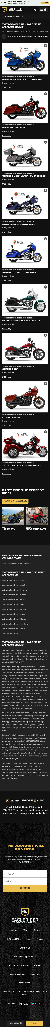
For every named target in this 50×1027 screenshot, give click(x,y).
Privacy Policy (35, 974)
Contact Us (25, 948)
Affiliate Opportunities (18, 966)
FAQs (29, 939)
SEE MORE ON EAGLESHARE (15, 501)
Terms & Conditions (17, 974)
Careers (38, 966)
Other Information (25, 983)
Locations (13, 930)
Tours (25, 930)
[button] (25, 66)
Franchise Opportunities (25, 957)
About (40, 939)
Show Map (14, 1023)
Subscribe (25, 888)
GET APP (45, 3)
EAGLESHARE (14, 939)
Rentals (37, 930)
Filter (35, 1023)
